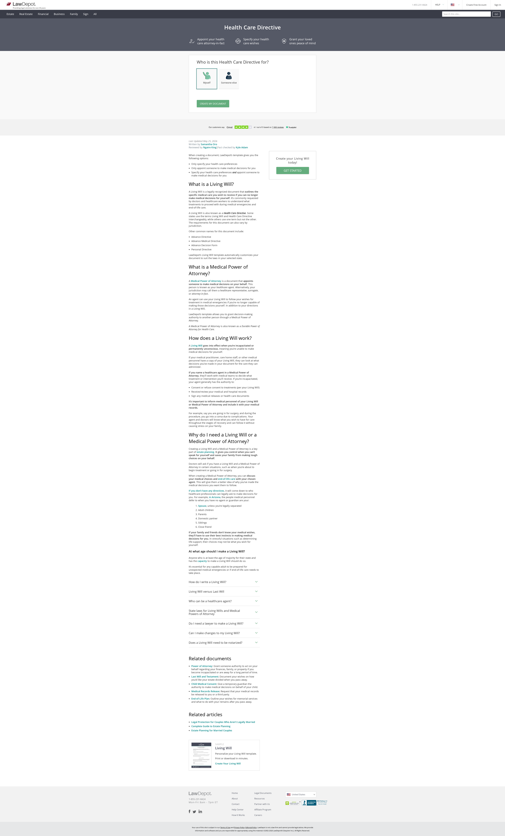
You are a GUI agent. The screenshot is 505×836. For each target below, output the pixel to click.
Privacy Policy (239, 827)
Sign (85, 14)
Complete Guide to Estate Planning (210, 726)
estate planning (205, 452)
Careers (258, 815)
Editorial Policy (251, 827)
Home (235, 793)
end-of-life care (226, 478)
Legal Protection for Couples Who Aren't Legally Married (223, 722)
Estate (10, 14)
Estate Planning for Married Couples (211, 730)
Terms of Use (225, 827)
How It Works (238, 815)
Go (496, 14)
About (235, 798)
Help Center (238, 809)
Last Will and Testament (204, 676)
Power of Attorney (201, 666)
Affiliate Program (262, 809)
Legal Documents (263, 793)
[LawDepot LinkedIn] (200, 811)
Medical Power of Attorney (206, 281)
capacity (202, 561)
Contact (235, 804)
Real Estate (26, 14)
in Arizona (214, 497)
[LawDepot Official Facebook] (191, 811)
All (95, 14)
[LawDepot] (20, 4)
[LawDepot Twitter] (196, 811)
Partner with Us (262, 804)
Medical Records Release (205, 691)
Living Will (196, 345)
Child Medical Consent (203, 683)
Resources (259, 798)
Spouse (202, 505)
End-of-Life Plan (200, 698)
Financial (43, 14)
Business (59, 14)
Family (74, 14)
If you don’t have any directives (206, 490)
